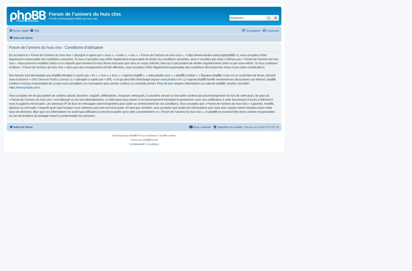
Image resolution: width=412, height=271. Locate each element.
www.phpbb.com (171, 79)
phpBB (133, 135)
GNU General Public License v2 (52, 79)
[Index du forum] (28, 15)
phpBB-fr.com (150, 139)
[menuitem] (34, 31)
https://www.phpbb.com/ (24, 87)
